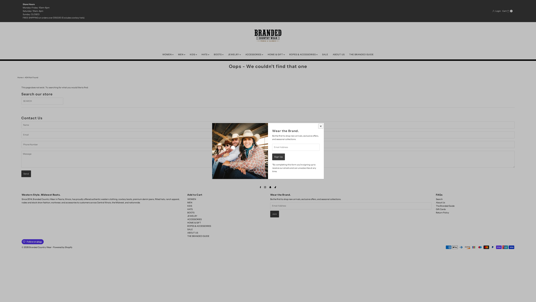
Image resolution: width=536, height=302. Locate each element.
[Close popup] (320, 126)
